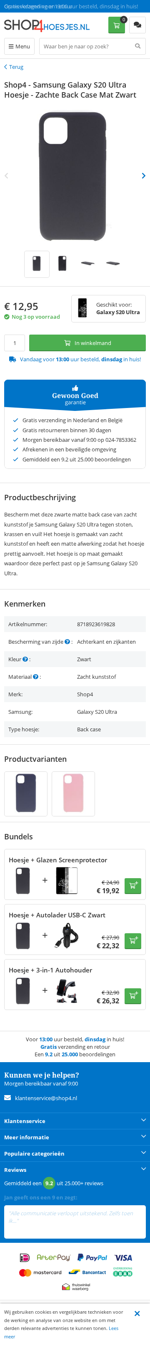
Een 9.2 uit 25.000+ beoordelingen (45, 6)
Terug (16, 67)
